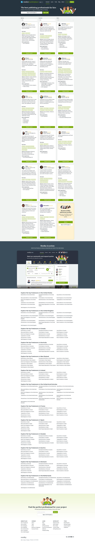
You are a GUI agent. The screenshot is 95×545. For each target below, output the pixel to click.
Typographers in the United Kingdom (64, 317)
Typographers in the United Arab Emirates (65, 392)
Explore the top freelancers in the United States (36, 293)
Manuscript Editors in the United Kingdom (29, 315)
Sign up (71, 1)
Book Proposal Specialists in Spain (46, 428)
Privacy (28, 539)
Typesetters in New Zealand (26, 363)
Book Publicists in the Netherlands (64, 482)
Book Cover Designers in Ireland (27, 375)
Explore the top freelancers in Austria (33, 448)
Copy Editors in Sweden (61, 435)
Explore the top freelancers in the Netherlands (36, 475)
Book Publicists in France (62, 413)
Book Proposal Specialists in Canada (46, 337)
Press (33, 525)
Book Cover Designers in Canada (27, 334)
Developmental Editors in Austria (45, 449)
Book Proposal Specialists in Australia (46, 351)
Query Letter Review (31, 75)
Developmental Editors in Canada (46, 330)
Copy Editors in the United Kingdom (64, 312)
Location (40, 18)
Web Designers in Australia (26, 353)
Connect (47, 1)
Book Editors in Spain (25, 421)
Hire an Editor (23, 524)
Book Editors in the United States (28, 294)
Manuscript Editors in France (27, 409)
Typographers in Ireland (61, 375)
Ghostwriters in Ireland (25, 379)
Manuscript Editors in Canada (27, 332)
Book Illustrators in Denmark (44, 467)
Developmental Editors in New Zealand (47, 358)
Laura (45, 166)
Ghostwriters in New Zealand (27, 365)
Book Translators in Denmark (63, 470)
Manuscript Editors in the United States (29, 297)
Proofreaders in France (43, 409)
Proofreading (24, 75)
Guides (43, 524)
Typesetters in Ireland (25, 377)
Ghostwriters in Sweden (26, 442)
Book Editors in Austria (25, 449)
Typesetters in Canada (25, 335)
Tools (56, 1)
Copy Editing (24, 73)
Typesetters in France (25, 413)
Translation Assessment (44, 37)
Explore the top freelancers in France (33, 406)
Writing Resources (57, 528)
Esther (63, 96)
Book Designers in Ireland (62, 374)
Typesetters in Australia (26, 349)
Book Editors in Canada (25, 330)
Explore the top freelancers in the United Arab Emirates (39, 384)
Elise (26, 96)
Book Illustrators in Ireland (44, 375)
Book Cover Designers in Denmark (28, 467)
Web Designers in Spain (25, 430)
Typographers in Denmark (62, 467)
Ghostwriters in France (25, 415)
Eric (26, 23)
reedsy (31, 2)
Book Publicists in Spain (61, 427)
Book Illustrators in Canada (44, 334)
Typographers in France (61, 411)
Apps (40, 2)
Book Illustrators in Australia (44, 347)
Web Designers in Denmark (26, 472)
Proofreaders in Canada (44, 332)
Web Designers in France (26, 416)
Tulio (26, 166)
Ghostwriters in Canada (26, 337)
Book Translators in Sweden (62, 442)
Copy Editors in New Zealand (63, 358)
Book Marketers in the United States (46, 302)
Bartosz (64, 23)
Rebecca (64, 58)
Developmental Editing (30, 71)
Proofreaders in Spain (43, 423)
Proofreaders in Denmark (44, 465)
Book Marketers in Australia (44, 349)
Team (33, 524)
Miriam (27, 58)
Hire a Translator (24, 530)
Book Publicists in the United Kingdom (64, 320)
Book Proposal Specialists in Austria (46, 456)
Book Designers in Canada (62, 332)
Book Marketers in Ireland (44, 377)
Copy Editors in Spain (61, 421)
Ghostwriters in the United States (28, 304)
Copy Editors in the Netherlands (63, 477)
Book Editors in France (25, 408)
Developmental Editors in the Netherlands (47, 477)
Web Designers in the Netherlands (28, 487)
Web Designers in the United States (28, 307)
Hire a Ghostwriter (24, 528)
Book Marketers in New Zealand (45, 363)
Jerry (26, 205)
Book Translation (48, 35)
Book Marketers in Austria (44, 455)
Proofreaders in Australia (44, 346)
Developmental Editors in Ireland (45, 372)
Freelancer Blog (45, 530)
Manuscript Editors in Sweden (27, 437)
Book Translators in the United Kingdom (65, 322)
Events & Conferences (47, 527)
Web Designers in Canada (26, 339)
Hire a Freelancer (24, 522)
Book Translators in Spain (62, 428)
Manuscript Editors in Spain (26, 423)
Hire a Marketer (24, 527)
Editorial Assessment (31, 73)
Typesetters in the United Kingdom (28, 320)
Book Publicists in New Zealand (63, 363)
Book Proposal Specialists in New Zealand (47, 365)
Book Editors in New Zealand (27, 358)
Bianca (45, 132)
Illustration (28, 33)
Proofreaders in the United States (46, 297)
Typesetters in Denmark (26, 468)
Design (23, 33)
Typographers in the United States (64, 299)
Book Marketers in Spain (44, 427)
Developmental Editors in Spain (45, 421)
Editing (23, 71)
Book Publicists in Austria (62, 455)
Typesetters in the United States (27, 302)
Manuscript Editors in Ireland (27, 374)
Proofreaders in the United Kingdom (46, 315)
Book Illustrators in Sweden (44, 439)
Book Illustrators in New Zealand (45, 361)
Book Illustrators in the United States (46, 299)
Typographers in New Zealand (63, 361)
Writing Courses (45, 525)
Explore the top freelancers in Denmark (34, 462)
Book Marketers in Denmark (44, 468)
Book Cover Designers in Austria (27, 453)
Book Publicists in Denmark (62, 468)
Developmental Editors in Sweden (46, 435)
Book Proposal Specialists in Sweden (46, 442)
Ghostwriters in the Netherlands (27, 484)
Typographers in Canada (62, 334)
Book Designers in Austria (62, 451)
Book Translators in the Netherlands (64, 484)
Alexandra (46, 205)
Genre (58, 18)
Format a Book (56, 527)
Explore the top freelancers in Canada (33, 328)
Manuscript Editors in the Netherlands (29, 479)
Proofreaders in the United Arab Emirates (47, 389)
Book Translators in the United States (64, 304)
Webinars (44, 528)
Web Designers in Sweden (26, 444)
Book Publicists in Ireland (62, 377)
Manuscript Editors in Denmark (27, 465)
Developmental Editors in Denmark (46, 463)
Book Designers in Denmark (62, 465)
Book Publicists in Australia (62, 349)
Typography (61, 143)
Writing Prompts (67, 524)
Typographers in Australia (62, 347)
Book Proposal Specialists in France (46, 415)
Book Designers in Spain (62, 423)
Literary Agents (67, 525)
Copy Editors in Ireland (61, 372)
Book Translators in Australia (63, 351)
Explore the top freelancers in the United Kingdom (37, 310)
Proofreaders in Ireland (43, 374)
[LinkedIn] (70, 537)
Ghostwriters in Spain (25, 428)
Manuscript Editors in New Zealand (28, 360)
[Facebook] (71, 537)
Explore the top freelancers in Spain (32, 420)
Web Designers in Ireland (26, 381)
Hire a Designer (24, 525)
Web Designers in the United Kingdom (28, 325)
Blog (59, 1)
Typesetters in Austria (25, 455)
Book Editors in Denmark (26, 463)
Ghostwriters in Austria (26, 456)
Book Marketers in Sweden (44, 441)
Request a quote (29, 53)
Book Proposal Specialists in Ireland (46, 379)
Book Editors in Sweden (26, 435)
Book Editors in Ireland (25, 372)
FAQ (22, 539)
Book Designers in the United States (64, 297)
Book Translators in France (62, 415)
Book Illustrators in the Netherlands (46, 481)
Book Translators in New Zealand (63, 365)
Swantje (45, 58)
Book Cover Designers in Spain (27, 425)
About (63, 1)
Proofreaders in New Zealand (45, 360)
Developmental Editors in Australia (46, 344)
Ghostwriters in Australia (26, 351)
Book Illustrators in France (44, 411)
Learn (52, 1)
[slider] (44, 287)
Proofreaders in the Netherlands (45, 479)
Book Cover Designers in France (27, 411)
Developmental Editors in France (45, 408)
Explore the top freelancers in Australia (34, 342)
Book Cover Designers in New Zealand (29, 361)
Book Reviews (66, 522)
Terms (24, 539)
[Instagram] (68, 537)
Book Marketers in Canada (44, 335)
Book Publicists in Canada (62, 335)
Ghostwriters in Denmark (26, 470)
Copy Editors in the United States (64, 294)
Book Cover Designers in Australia (28, 347)
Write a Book (55, 524)
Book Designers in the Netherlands (64, 479)
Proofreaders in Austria (43, 451)
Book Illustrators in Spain (44, 425)
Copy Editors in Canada (61, 330)
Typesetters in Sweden (25, 441)
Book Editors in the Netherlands (27, 477)
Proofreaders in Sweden (44, 437)
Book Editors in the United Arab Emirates (29, 386)
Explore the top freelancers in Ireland (33, 370)
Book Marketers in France (44, 413)
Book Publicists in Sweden (62, 441)
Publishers (66, 527)
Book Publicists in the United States (64, 302)
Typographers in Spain (61, 425)
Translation (42, 35)
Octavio (64, 132)
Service (22, 18)
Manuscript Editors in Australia (27, 346)
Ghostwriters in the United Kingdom (28, 322)
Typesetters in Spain (25, 427)
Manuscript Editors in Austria (27, 451)
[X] (66, 537)
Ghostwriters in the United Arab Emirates (29, 398)
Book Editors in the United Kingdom (28, 312)
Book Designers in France (62, 409)
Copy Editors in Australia (62, 344)
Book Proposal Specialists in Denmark (46, 470)
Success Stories (35, 528)
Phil (26, 131)
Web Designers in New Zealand (27, 367)
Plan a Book (55, 525)
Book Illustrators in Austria (44, 453)
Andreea (45, 96)
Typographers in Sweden (62, 439)
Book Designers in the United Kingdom (65, 315)
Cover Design (64, 34)
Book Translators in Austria (62, 456)
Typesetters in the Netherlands (27, 482)
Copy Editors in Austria (61, 449)
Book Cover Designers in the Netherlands (29, 481)
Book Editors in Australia (26, 344)
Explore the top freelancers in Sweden (33, 434)
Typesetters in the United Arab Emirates (29, 395)
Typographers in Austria (62, 453)
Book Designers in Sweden (62, 437)
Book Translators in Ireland (62, 379)
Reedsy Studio (56, 522)
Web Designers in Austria (26, 458)
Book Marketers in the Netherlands (46, 482)
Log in (67, 1)
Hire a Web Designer (25, 532)
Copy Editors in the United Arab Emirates (65, 386)
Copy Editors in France (61, 408)
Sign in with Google (31, 12)
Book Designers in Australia (62, 346)
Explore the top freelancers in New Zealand (35, 356)
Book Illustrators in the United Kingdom (47, 317)
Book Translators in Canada (62, 337)
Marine (45, 23)
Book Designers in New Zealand (63, 360)
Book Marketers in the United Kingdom (47, 320)
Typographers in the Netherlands (63, 481)
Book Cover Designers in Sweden (27, 439)
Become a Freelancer (36, 527)
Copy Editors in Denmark (62, 463)
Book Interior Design (67, 143)
